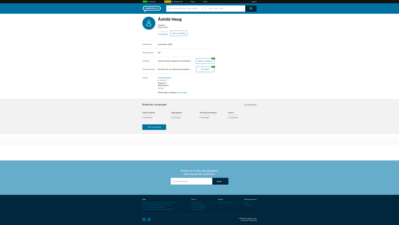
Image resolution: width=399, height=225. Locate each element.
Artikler (205, 1)
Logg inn (254, 1)
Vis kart (160, 88)
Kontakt (220, 199)
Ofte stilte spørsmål (197, 209)
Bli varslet (205, 69)
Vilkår (246, 202)
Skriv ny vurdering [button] (178, 33)
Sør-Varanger (182, 92)
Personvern (247, 205)
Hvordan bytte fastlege (198, 207)
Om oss (193, 199)
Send (219, 181)
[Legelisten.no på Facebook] (144, 219)
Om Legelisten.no (196, 202)
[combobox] (185, 8)
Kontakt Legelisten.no (224, 202)
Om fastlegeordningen (198, 205)
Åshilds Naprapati (164, 78)
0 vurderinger (163, 34)
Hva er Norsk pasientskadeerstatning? (153, 207)
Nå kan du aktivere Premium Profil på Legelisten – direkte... (160, 202)
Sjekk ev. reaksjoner (205, 61)
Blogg (192, 1)
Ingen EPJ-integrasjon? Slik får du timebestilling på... (158, 209)
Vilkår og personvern (250, 199)
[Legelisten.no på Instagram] (149, 219)
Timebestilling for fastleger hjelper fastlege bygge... (157, 205)
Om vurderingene (250, 105)
